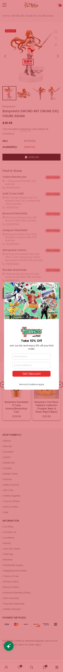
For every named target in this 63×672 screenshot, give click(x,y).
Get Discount (31, 374)
